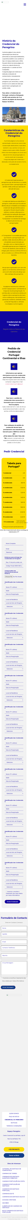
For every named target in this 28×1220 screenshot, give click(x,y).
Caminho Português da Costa (13, 1181)
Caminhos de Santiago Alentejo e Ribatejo (10, 1177)
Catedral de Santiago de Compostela (11, 1169)
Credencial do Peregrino (14, 1119)
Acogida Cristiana (9, 1200)
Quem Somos (14, 1113)
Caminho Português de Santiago (11, 1185)
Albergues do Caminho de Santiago (12, 1206)
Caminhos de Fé (8, 1193)
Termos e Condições (14, 1126)
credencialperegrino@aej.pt (14, 384)
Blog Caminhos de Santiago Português (12, 1211)
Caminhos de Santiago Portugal (10, 1189)
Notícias (14, 1123)
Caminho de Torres (9, 1173)
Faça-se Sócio (14, 1116)
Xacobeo (5, 1203)
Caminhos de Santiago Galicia (13, 1197)
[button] (14, 1149)
